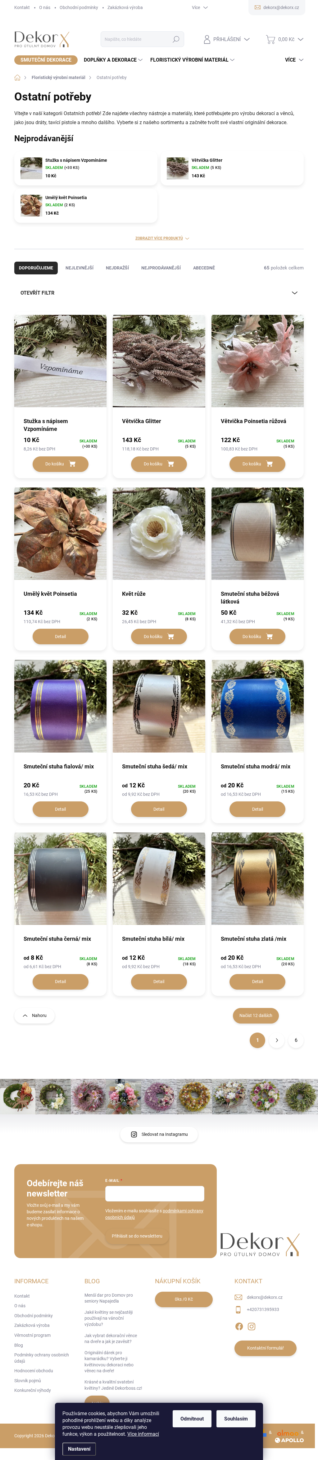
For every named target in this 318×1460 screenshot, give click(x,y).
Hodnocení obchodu (33, 1370)
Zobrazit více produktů (159, 238)
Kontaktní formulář (265, 1348)
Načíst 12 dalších (255, 1015)
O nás (44, 7)
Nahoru (39, 1015)
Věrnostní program (32, 1335)
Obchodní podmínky (79, 7)
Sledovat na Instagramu (165, 1134)
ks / (184, 1299)
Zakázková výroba (125, 7)
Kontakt (22, 7)
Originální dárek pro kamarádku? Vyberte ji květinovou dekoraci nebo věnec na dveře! (109, 1362)
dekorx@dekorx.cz (265, 1297)
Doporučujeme (36, 267)
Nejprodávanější (161, 267)
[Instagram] (251, 1325)
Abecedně (204, 267)
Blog (18, 1345)
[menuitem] (46, 60)
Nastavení (79, 1449)
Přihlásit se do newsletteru (137, 1236)
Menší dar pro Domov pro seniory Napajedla (108, 1298)
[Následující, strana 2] (276, 1040)
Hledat (176, 39)
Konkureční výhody (32, 1390)
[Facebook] (239, 1325)
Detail (60, 636)
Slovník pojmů (27, 1380)
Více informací (143, 1434)
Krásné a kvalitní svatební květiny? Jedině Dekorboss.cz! (113, 1385)
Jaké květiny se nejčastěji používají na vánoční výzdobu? (108, 1318)
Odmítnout (192, 1419)
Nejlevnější (79, 267)
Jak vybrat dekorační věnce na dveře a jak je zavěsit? (110, 1338)
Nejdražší (117, 267)
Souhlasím (236, 1419)
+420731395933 (263, 1309)
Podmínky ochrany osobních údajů (41, 1358)
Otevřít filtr (37, 293)
